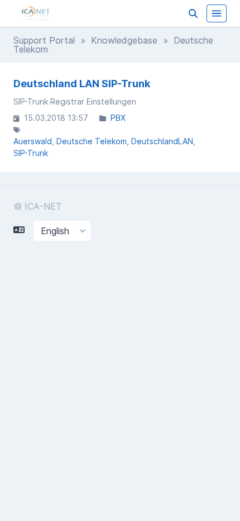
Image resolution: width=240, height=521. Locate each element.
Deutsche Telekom (91, 141)
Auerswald (32, 141)
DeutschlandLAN (162, 141)
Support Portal (44, 40)
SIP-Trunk (30, 153)
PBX (118, 117)
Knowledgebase (124, 40)
